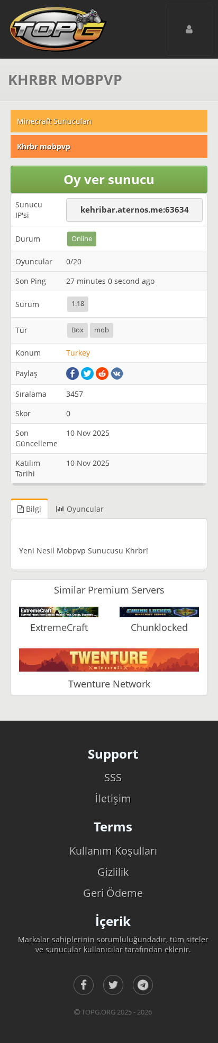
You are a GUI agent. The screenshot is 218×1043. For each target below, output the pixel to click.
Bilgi (32, 509)
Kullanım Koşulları (113, 851)
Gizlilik (113, 872)
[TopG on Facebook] (83, 984)
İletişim (113, 798)
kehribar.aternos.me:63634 (134, 209)
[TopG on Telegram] (142, 984)
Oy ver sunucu (109, 179)
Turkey (78, 353)
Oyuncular (84, 509)
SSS (113, 777)
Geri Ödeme (113, 893)
